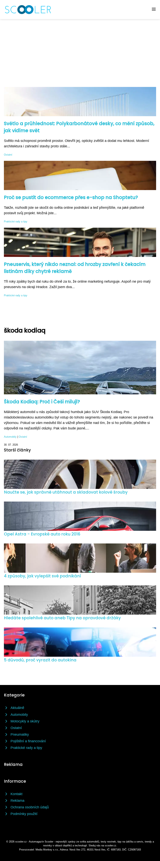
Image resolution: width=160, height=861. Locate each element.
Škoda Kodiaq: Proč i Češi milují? (42, 401)
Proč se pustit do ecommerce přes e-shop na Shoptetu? (71, 197)
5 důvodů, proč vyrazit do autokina (40, 660)
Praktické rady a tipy (15, 221)
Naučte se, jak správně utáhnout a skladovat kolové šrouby (66, 492)
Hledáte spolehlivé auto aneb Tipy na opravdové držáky (62, 618)
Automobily (10, 436)
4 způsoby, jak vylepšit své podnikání (42, 576)
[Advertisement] (80, 48)
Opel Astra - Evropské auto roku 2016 (42, 534)
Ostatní (8, 154)
